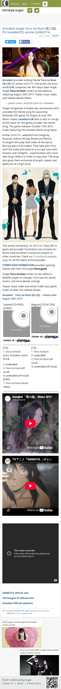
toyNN (55, 35)
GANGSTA (28, 83)
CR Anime (35, 3)
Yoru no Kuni (48, 80)
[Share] (21, 42)
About (20, 683)
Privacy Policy (34, 683)
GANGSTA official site (15, 593)
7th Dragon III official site (18, 598)
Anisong (14, 3)
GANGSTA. (15, 135)
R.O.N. (10, 87)
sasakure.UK (26, 119)
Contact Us (8, 683)
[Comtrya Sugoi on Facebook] (29, 10)
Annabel (7, 295)
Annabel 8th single (21, 611)
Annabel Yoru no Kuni (39, 611)
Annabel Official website (17, 603)
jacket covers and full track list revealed (30, 103)
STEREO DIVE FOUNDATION (18, 265)
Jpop (24, 3)
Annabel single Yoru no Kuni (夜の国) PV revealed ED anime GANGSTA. (29, 30)
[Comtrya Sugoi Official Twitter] (36, 10)
